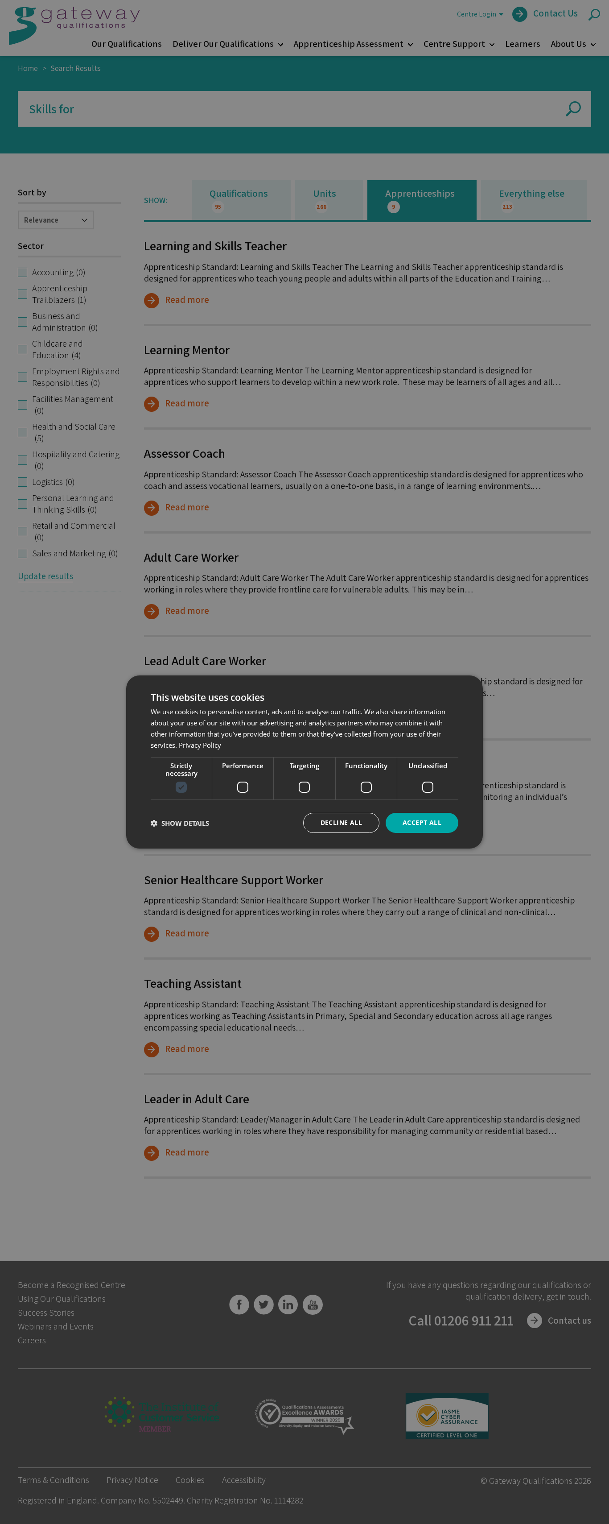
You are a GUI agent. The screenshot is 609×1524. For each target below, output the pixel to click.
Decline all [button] (341, 822)
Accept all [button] (422, 822)
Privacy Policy (200, 745)
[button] (180, 823)
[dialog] (304, 762)
